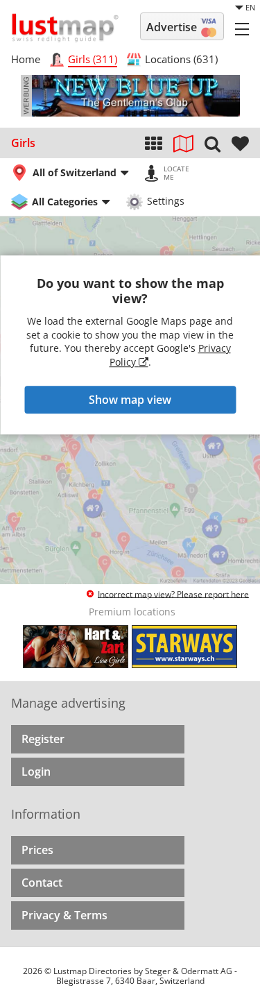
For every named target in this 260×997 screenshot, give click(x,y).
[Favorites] (240, 143)
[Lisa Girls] (75, 646)
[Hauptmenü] (242, 28)
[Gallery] (153, 143)
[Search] (212, 143)
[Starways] (184, 646)
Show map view (130, 399)
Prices (37, 850)
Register (42, 739)
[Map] (183, 143)
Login (36, 771)
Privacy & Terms (64, 915)
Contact (41, 882)
